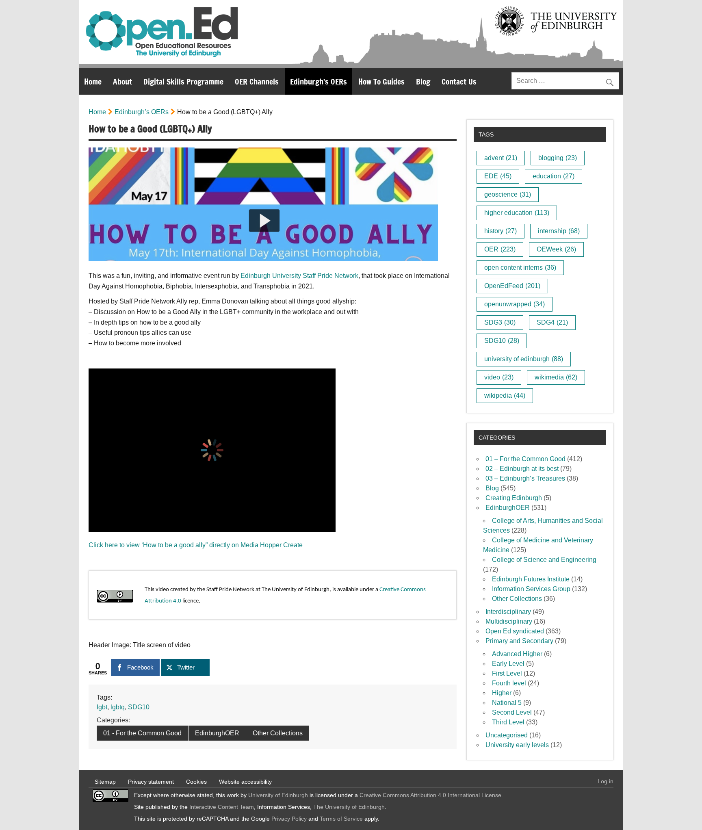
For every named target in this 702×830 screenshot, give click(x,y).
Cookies (196, 781)
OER (500, 249)
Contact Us (459, 81)
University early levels (517, 744)
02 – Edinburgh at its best (522, 468)
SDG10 (139, 707)
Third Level (508, 722)
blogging (557, 157)
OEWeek (556, 249)
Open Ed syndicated (514, 631)
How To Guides (381, 81)
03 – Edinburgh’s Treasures (525, 478)
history (500, 231)
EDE (497, 176)
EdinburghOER (217, 733)
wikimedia (556, 377)
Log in (605, 781)
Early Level (508, 663)
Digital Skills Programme (183, 81)
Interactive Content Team (221, 807)
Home (93, 81)
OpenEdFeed (512, 285)
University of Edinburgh (278, 795)
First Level (507, 673)
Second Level (512, 712)
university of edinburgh (523, 358)
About (122, 81)
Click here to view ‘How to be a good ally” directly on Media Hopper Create (196, 545)
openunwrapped (514, 304)
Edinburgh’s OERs (318, 81)
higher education (516, 212)
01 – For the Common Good (525, 458)
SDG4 (552, 322)
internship (559, 231)
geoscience (507, 194)
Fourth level (509, 683)
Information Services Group (531, 588)
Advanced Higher (517, 653)
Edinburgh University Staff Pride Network (299, 275)
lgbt (102, 707)
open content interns (520, 267)
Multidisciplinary (508, 621)
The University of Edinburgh (349, 807)
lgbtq (117, 707)
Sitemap (105, 781)
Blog (423, 81)
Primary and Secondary (519, 640)
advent (500, 157)
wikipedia (504, 395)
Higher (501, 692)
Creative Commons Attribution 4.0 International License (430, 795)
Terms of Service (341, 818)
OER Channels (257, 81)
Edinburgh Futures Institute (531, 579)
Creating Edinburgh (513, 497)
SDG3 (500, 322)
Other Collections (278, 733)
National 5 (507, 702)
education (553, 176)
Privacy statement (151, 781)
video (499, 377)
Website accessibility (245, 781)
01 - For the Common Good (142, 733)
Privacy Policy (289, 818)
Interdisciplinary (508, 611)
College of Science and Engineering (544, 559)
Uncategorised (506, 735)
